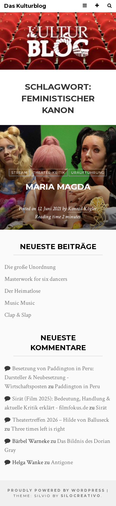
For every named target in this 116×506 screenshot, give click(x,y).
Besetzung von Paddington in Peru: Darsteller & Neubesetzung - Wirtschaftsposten (49, 377)
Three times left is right (38, 429)
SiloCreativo (81, 495)
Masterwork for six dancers (35, 279)
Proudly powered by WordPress (56, 490)
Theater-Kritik (49, 172)
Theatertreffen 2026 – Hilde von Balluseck (60, 420)
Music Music (19, 303)
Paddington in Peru (77, 386)
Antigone (62, 462)
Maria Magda (58, 187)
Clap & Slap (17, 315)
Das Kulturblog (25, 6)
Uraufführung (87, 172)
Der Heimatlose (22, 291)
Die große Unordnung (30, 267)
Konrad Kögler (82, 208)
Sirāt (101, 407)
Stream (19, 172)
